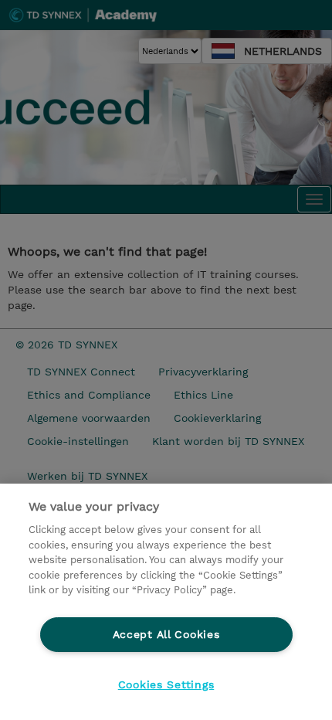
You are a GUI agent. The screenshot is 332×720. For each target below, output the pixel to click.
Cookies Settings (166, 684)
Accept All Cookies (166, 634)
